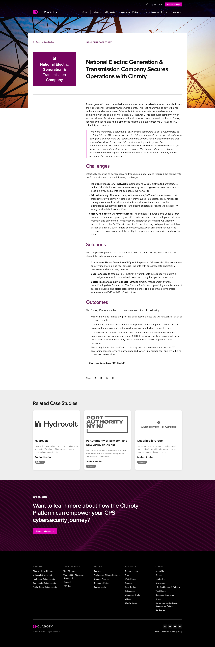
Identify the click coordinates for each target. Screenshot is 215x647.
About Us (160, 571)
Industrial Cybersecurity (43, 575)
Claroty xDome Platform (43, 571)
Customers (125, 11)
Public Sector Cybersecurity (45, 587)
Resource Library (132, 571)
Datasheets (129, 591)
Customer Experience (165, 595)
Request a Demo (173, 4)
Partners (135, 11)
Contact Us (160, 609)
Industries (97, 11)
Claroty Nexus (131, 603)
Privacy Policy (177, 631)
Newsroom (160, 583)
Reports (128, 583)
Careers (159, 575)
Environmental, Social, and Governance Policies (167, 604)
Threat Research (152, 11)
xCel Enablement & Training (168, 587)
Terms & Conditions (161, 631)
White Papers (130, 579)
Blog (127, 575)
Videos (128, 599)
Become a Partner (102, 583)
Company (177, 11)
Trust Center (161, 591)
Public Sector (109, 11)
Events (158, 599)
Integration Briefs (132, 595)
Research (67, 582)
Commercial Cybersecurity (44, 583)
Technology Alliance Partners (106, 575)
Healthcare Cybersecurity (44, 579)
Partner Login (100, 587)
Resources (165, 11)
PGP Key (67, 586)
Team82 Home (69, 571)
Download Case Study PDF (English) (107, 363)
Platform (84, 11)
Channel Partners (101, 579)
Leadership (160, 579)
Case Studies (130, 587)
